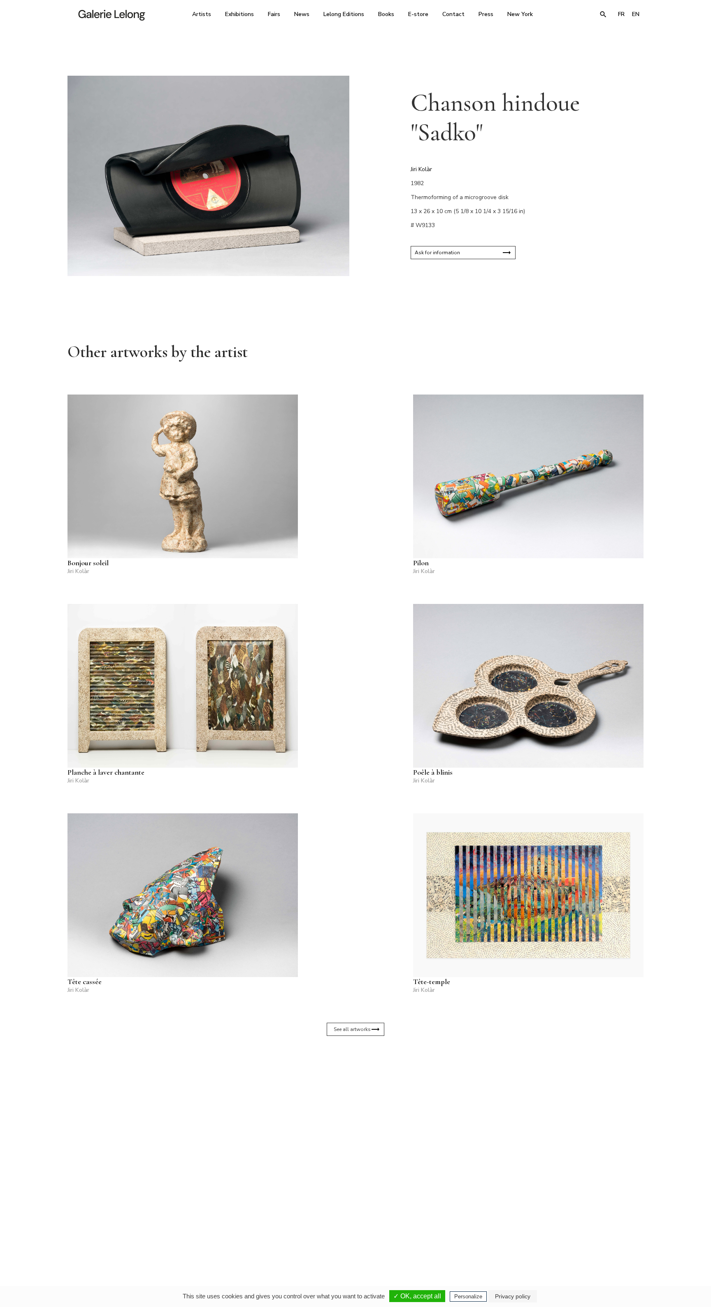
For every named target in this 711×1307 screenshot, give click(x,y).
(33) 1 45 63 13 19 (244, 1230)
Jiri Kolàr (421, 169)
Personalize (468, 1296)
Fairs (274, 14)
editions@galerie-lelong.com (353, 1235)
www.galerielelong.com (608, 1235)
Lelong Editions (343, 14)
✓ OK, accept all (417, 1296)
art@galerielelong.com (563, 1235)
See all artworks (352, 1029)
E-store (418, 14)
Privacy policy (512, 1296)
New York (520, 14)
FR (621, 14)
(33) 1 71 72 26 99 (460, 1230)
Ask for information (437, 252)
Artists (201, 14)
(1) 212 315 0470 (567, 1230)
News (301, 14)
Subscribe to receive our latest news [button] (349, 1132)
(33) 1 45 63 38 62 (352, 1230)
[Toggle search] (603, 14)
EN (635, 14)
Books (386, 14)
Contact (453, 14)
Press (486, 14)
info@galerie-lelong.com (241, 1235)
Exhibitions (239, 14)
